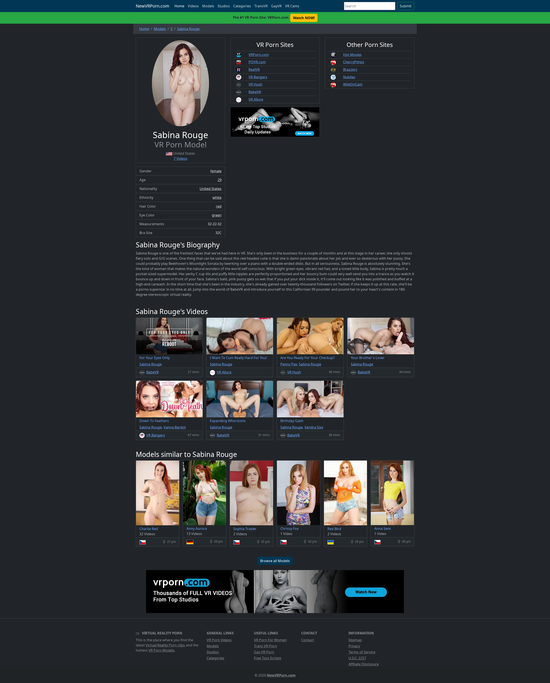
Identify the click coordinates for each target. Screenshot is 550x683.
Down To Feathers (154, 420)
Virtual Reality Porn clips (165, 645)
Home (179, 6)
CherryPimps (353, 62)
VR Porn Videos (219, 640)
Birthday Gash (291, 420)
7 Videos (180, 158)
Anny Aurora (196, 528)
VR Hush (255, 84)
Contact (307, 640)
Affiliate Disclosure (363, 664)
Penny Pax (288, 364)
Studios (224, 6)
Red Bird (334, 528)
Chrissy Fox (289, 528)
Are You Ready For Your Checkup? (307, 357)
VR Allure (256, 99)
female (216, 171)
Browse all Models (275, 560)
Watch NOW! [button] (304, 17)
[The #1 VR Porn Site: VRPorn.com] (275, 591)
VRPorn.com (259, 54)
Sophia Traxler (245, 528)
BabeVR (255, 91)
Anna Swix (382, 528)
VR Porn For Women (270, 640)
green (217, 215)
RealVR (254, 69)
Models (208, 6)
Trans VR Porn (265, 646)
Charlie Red (148, 528)
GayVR (276, 6)
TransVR (261, 6)
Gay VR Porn (264, 652)
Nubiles (349, 77)
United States (211, 188)
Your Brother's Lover (368, 357)
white (217, 197)
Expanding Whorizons (228, 420)
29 (220, 179)
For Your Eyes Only (154, 357)
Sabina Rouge (150, 364)
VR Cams (292, 6)
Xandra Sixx (313, 427)
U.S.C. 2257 (357, 658)
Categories (242, 6)
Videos (193, 6)
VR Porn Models (161, 650)
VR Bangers (258, 77)
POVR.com (257, 62)
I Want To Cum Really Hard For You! (238, 357)
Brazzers (350, 69)
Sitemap (355, 640)
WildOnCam (352, 84)
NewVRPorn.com (152, 6)
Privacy (354, 646)
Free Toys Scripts (267, 658)
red (219, 206)
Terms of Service (361, 652)
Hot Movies (352, 54)
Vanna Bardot (174, 427)
